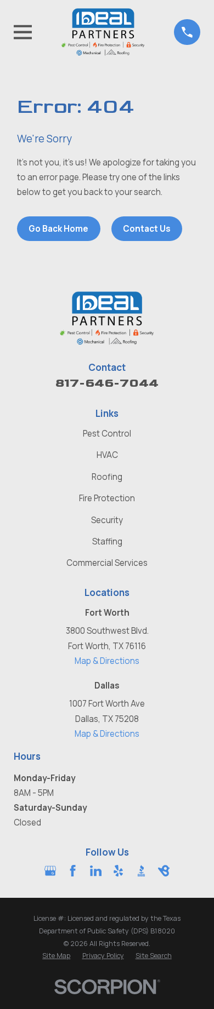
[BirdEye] (164, 870)
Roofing (107, 477)
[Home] (103, 32)
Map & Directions (107, 661)
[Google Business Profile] (50, 870)
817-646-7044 (107, 383)
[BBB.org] (141, 870)
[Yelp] (118, 870)
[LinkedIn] (96, 870)
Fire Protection (107, 498)
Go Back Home (58, 228)
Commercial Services (107, 563)
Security (107, 520)
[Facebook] (72, 870)
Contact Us (147, 228)
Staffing (107, 541)
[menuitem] (56, 956)
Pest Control (107, 433)
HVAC (107, 455)
